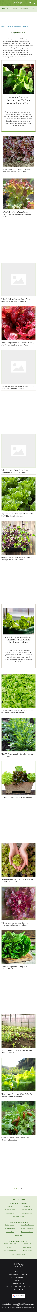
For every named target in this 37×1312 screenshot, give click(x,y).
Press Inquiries (10, 1213)
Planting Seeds (27, 1243)
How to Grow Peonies (27, 1232)
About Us (9, 1206)
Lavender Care (10, 1232)
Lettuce (25, 26)
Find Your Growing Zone (9, 1243)
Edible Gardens (6, 26)
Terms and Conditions (18, 1277)
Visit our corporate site (26, 1305)
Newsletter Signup (10, 1209)
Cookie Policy (18, 1283)
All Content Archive (18, 1216)
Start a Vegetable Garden (18, 1254)
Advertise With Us (27, 1209)
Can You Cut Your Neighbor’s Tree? (23, 8)
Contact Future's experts (18, 1274)
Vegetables (17, 26)
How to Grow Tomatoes (27, 1225)
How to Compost (27, 1250)
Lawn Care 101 (27, 1247)
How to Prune (9, 1247)
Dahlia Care (18, 1235)
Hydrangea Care (9, 1225)
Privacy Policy (18, 1280)
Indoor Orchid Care (10, 1228)
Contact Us (27, 1206)
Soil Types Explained (10, 1250)
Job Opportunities (27, 1213)
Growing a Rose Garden (27, 1228)
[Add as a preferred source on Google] (18, 1296)
